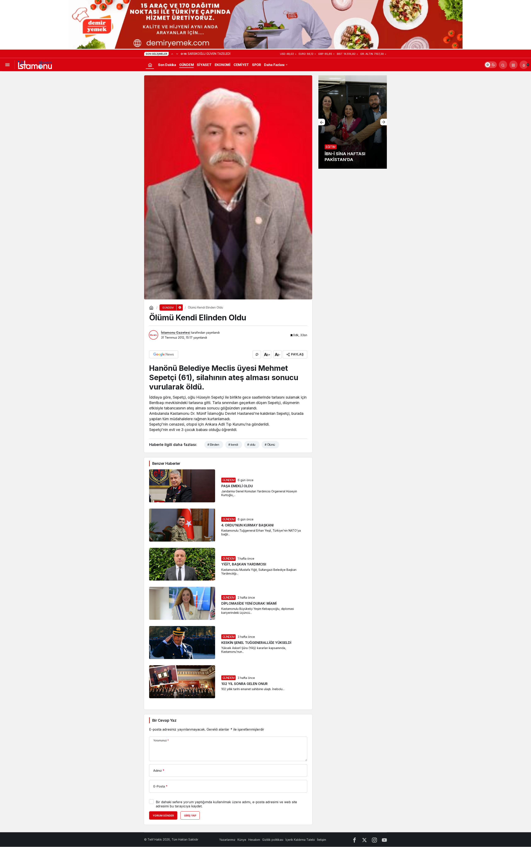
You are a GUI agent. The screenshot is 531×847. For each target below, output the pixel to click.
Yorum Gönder (163, 815)
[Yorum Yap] (257, 354)
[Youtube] (384, 840)
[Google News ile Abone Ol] (163, 354)
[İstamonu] (35, 64)
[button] (513, 65)
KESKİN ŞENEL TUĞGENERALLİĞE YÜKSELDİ (256, 643)
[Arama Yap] (503, 65)
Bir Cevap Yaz (164, 720)
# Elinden (213, 444)
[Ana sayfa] (150, 65)
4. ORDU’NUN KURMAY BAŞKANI (247, 525)
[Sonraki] (177, 54)
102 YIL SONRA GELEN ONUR (244, 684)
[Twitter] (364, 840)
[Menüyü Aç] (7, 65)
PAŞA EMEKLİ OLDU (237, 486)
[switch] (490, 64)
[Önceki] (172, 54)
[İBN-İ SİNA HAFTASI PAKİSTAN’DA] (352, 122)
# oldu (251, 444)
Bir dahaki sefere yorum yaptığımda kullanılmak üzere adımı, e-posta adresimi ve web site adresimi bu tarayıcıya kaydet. (226, 804)
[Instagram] (374, 840)
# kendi (233, 444)
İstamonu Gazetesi (175, 332)
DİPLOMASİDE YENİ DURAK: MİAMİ (248, 603)
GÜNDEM (229, 480)
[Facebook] (354, 840)
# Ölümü (270, 444)
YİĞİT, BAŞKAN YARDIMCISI (243, 564)
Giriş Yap (190, 815)
